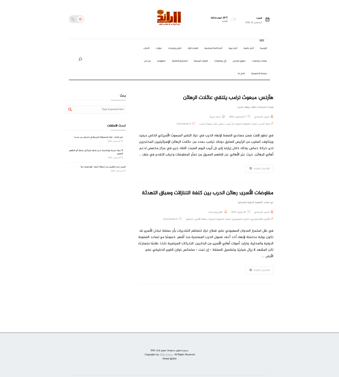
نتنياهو (189, 219)
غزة (215, 124)
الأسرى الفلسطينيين (260, 219)
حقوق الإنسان (239, 61)
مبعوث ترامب (206, 124)
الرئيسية (263, 48)
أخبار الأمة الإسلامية (213, 48)
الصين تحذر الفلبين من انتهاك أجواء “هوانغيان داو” (103, 167)
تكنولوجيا (161, 61)
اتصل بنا (241, 73)
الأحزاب (146, 48)
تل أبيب (230, 124)
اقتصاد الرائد (193, 48)
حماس (222, 124)
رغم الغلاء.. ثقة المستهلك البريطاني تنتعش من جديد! (98, 137)
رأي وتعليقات (220, 61)
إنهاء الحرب (264, 124)
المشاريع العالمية (180, 61)
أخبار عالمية (249, 48)
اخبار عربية (215, 117)
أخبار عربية (233, 48)
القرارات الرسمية (201, 61)
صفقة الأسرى (201, 219)
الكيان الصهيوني (240, 219)
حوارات (159, 48)
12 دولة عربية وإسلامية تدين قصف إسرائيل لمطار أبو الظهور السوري (96, 152)
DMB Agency (166, 355)
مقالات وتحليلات (259, 61)
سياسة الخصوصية (259, 73)
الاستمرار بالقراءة (262, 169)
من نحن (147, 61)
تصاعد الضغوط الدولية (246, 124)
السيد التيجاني (261, 117)
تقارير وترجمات (174, 48)
